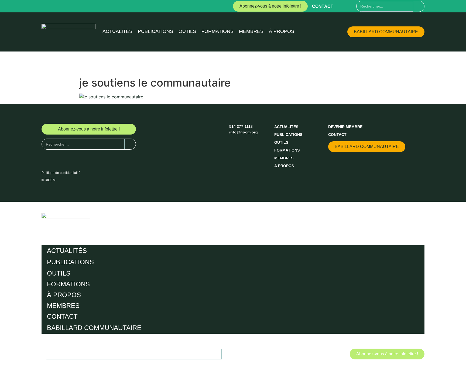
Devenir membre (345, 127)
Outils (187, 31)
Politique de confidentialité (61, 173)
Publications (155, 31)
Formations (217, 31)
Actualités (117, 31)
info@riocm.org (243, 132)
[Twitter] (352, 6)
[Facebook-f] (342, 6)
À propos (281, 31)
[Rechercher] (418, 6)
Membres (251, 31)
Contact (322, 6)
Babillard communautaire (94, 327)
